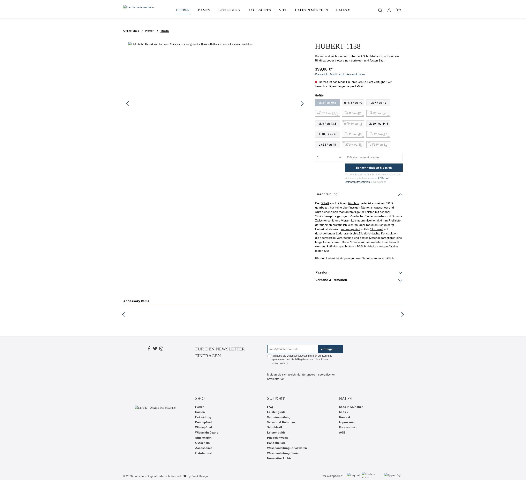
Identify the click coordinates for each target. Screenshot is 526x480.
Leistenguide (276, 412)
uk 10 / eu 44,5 (378, 123)
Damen (200, 412)
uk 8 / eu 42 (353, 113)
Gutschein (202, 442)
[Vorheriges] (127, 104)
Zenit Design (199, 476)
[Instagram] (161, 349)
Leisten (369, 211)
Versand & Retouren (281, 422)
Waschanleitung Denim (283, 453)
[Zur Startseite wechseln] (138, 10)
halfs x (343, 412)
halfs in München (351, 406)
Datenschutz (348, 427)
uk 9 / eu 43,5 (327, 123)
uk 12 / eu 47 (378, 134)
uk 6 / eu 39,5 (327, 102)
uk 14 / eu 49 (353, 144)
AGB (297, 359)
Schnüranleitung (279, 417)
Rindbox (353, 203)
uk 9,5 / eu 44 (353, 123)
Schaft (325, 203)
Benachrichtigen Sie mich (374, 167)
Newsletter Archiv (279, 458)
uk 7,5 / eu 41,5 (327, 113)
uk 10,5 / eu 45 (327, 134)
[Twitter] (155, 349)
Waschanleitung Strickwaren (287, 448)
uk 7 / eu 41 (378, 102)
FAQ (270, 406)
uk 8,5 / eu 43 (378, 113)
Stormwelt (376, 229)
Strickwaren (203, 437)
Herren (199, 406)
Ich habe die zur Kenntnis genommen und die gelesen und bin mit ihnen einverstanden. (302, 359)
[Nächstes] (302, 104)
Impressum (346, 422)
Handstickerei (276, 442)
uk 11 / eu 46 (353, 134)
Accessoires (203, 448)
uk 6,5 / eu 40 (353, 102)
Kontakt (344, 417)
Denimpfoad (203, 422)
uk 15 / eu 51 (378, 144)
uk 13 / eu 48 (327, 144)
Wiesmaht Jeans (206, 432)
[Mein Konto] (389, 10)
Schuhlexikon (276, 427)
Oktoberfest (203, 453)
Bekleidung (203, 417)
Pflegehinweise (277, 437)
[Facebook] (149, 349)
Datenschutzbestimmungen (302, 355)
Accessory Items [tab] (136, 301)
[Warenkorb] (398, 10)
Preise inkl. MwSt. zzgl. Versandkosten (340, 74)
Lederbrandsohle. (347, 233)
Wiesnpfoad (203, 427)
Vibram (345, 220)
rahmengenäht (350, 229)
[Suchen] (380, 10)
